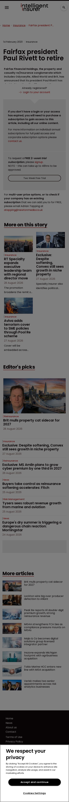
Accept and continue (35, 782)
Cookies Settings (34, 793)
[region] (34, 773)
